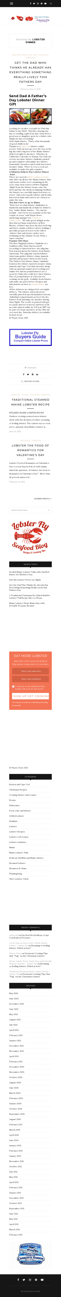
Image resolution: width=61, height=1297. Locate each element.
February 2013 (16, 1151)
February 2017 (16, 1124)
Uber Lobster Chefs (19, 879)
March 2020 (14, 1093)
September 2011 (16, 1208)
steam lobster (38, 284)
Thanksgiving (15, 873)
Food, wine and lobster (20, 810)
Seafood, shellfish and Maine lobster (26, 858)
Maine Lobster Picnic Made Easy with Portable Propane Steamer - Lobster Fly (30, 962)
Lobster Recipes (17, 831)
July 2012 (13, 1171)
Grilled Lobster (16, 816)
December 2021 (16, 1046)
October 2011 (15, 1203)
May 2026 (13, 993)
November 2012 (16, 1161)
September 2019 (17, 1114)
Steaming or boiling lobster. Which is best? (29, 946)
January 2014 (15, 1145)
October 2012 (15, 1166)
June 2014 (13, 1140)
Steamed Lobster (40, 395)
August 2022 (15, 1019)
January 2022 (15, 1040)
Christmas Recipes (18, 789)
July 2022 (13, 1025)
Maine (25, 395)
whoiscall (13, 935)
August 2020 (15, 1082)
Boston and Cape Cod (24, 55)
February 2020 (16, 1098)
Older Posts (42, 499)
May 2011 (13, 1219)
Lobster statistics (17, 842)
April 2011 (13, 1224)
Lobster (30, 58)
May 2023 (13, 1014)
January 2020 (15, 1103)
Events (12, 800)
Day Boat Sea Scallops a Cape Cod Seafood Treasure (29, 936)
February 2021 (16, 1061)
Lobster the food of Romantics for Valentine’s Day (30, 450)
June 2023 (13, 1009)
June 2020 (14, 1088)
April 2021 (14, 1056)
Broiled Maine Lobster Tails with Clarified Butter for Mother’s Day (29, 573)
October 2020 (15, 1077)
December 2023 (16, 1004)
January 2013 (15, 1156)
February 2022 (16, 1035)
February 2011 (15, 1234)
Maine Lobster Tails (18, 852)
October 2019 (15, 1109)
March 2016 (14, 1130)
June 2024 (13, 998)
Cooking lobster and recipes (22, 795)
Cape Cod (25, 146)
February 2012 (16, 1187)
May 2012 (13, 1177)
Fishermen (14, 805)
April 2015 (14, 1135)
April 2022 (14, 1030)
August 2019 (15, 1119)
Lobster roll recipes (19, 837)
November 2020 (16, 1072)
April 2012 (14, 1182)
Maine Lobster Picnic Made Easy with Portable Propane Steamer (27, 604)
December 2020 (16, 1067)
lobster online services (38, 177)
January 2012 (15, 1192)
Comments (30, 367)
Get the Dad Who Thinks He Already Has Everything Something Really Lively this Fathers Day (30, 72)
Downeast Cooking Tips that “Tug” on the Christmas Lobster (28, 954)
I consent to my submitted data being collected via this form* (30, 687)
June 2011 (13, 1213)
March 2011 (14, 1229)
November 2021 (16, 1051)
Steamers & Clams (17, 868)
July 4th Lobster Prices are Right (25, 580)
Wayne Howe (31, 381)
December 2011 (16, 1198)
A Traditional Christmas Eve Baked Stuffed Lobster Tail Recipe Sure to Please (29, 596)
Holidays (43, 55)
